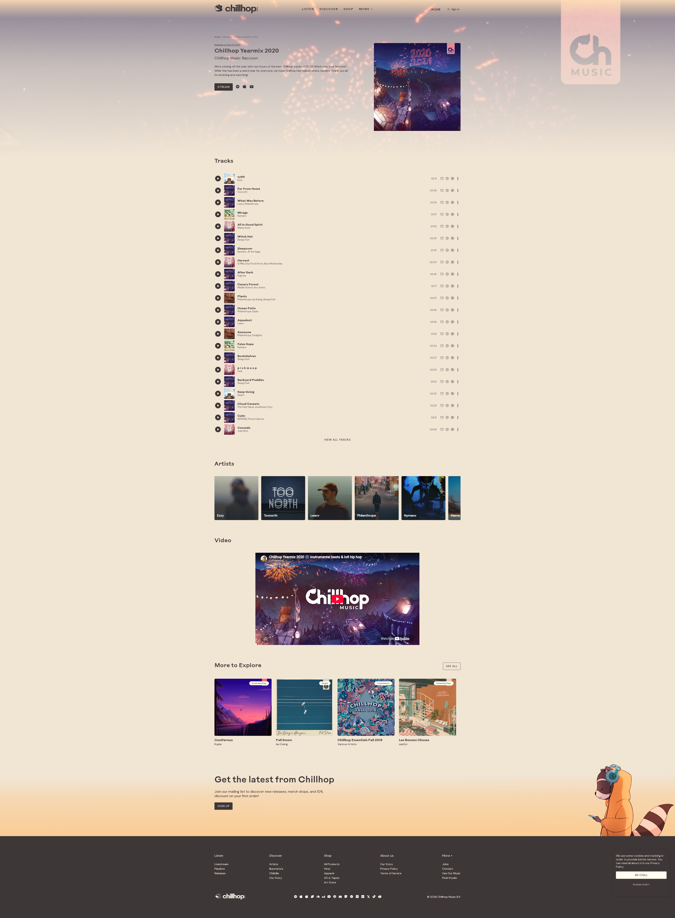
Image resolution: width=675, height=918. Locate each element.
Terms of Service (390, 873)
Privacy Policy (389, 869)
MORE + (366, 9)
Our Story (275, 878)
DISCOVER (329, 9)
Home (217, 36)
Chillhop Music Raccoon (236, 58)
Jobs (445, 864)
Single (325, 683)
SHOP (348, 9)
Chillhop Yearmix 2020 (246, 36)
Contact (447, 869)
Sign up (223, 806)
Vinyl (327, 869)
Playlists (219, 869)
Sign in (455, 9)
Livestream (221, 864)
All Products (332, 864)
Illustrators (276, 869)
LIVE (437, 9)
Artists (273, 864)
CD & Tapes (331, 878)
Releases (227, 36)
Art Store (330, 882)
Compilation (383, 683)
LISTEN (308, 9)
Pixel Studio (449, 878)
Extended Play (259, 683)
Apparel (329, 873)
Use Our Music (451, 873)
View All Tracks (337, 440)
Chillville (274, 873)
